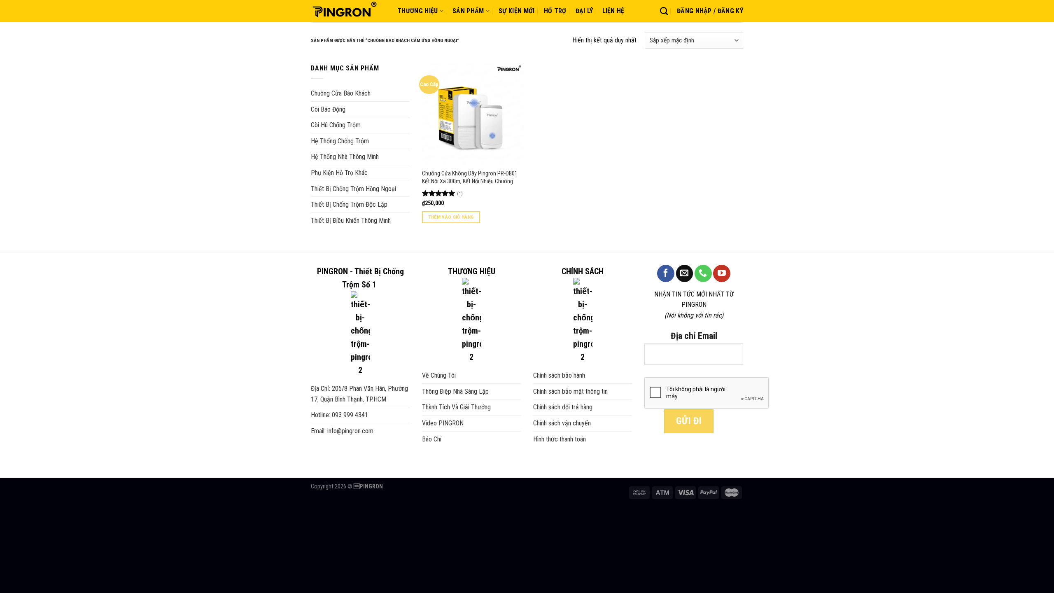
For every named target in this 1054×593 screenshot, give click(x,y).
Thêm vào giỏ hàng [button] (451, 217)
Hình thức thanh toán (559, 439)
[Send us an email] (684, 273)
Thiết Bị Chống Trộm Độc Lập (349, 204)
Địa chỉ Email (694, 336)
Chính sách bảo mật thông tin (570, 391)
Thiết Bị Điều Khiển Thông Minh (351, 220)
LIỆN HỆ (613, 11)
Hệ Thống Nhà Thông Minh (345, 157)
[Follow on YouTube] (721, 273)
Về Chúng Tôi (439, 375)
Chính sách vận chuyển (562, 423)
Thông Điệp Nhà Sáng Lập (455, 391)
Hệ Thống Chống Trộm (340, 141)
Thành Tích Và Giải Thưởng (456, 407)
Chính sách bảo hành (559, 375)
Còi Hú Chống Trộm (336, 125)
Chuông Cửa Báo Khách (341, 93)
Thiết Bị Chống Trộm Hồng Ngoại (353, 189)
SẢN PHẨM (468, 11)
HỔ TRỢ (555, 11)
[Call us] (703, 273)
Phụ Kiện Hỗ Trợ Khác (339, 173)
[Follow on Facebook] (665, 273)
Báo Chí (431, 439)
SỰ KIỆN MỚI (517, 11)
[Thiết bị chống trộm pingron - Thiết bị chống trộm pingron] (348, 11)
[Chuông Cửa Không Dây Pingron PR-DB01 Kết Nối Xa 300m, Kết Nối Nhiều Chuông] (473, 114)
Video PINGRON (443, 423)
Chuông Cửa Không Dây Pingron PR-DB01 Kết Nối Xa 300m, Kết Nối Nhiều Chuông (470, 177)
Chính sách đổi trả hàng (562, 407)
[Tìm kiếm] (664, 11)
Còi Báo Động (328, 109)
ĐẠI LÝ (584, 11)
